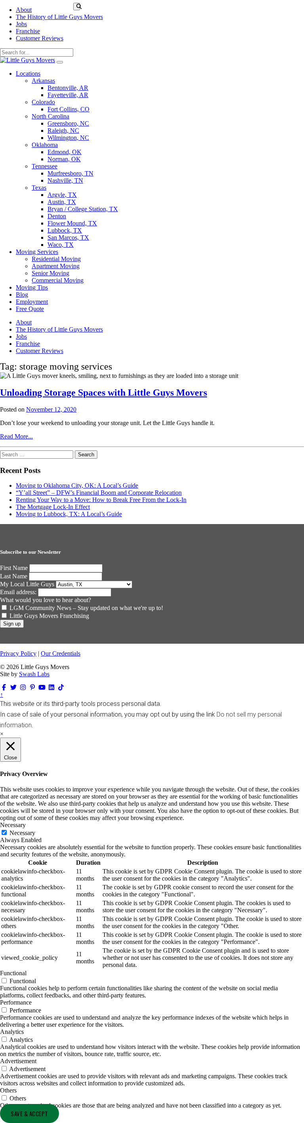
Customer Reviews (39, 38)
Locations (28, 73)
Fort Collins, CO (68, 109)
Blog (22, 294)
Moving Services (37, 251)
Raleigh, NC (63, 130)
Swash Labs (34, 674)
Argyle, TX (62, 194)
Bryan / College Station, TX (83, 209)
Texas (39, 187)
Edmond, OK (65, 152)
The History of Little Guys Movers (59, 16)
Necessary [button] (13, 825)
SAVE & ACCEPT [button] (29, 1113)
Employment (32, 301)
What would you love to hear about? (45, 600)
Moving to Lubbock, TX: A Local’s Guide (69, 514)
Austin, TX (62, 201)
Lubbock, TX (65, 230)
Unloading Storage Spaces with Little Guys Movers (103, 392)
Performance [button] (16, 1002)
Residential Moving (56, 258)
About (24, 9)
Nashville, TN (65, 180)
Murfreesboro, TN (70, 173)
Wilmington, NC (68, 137)
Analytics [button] (12, 1031)
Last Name (13, 576)
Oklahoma (45, 144)
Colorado (43, 102)
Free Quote (30, 308)
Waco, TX (61, 244)
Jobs (21, 24)
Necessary (22, 832)
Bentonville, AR (68, 87)
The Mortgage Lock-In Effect (53, 506)
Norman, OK (64, 159)
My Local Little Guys (27, 584)
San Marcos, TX (68, 237)
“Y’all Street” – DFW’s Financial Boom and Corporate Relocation (99, 492)
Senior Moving (50, 273)
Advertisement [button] (18, 1061)
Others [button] (8, 1090)
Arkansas (43, 80)
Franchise (28, 31)
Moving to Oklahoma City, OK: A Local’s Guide (77, 485)
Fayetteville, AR (68, 95)
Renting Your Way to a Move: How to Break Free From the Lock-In (101, 499)
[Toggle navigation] (60, 62)
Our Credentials (60, 653)
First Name (14, 567)
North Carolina (50, 116)
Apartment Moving (56, 266)
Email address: (19, 592)
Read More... (16, 436)
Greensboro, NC (68, 123)
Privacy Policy (18, 653)
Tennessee (44, 166)
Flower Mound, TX (72, 223)
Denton (57, 216)
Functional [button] (13, 973)
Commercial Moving (58, 280)
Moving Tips (32, 287)
